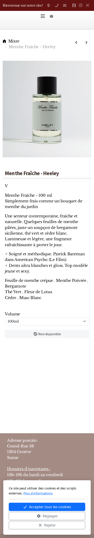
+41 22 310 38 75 (57, 5)
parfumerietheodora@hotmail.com (64, 5)
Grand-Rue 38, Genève (49, 5)
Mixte (13, 41)
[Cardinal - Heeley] (76, 42)
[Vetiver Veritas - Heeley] (86, 42)
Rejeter (50, 525)
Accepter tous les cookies (50, 506)
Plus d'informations (38, 493)
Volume (12, 314)
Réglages (50, 516)
